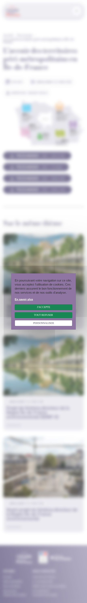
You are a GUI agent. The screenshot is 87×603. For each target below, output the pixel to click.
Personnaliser (43, 323)
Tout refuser (43, 315)
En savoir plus (24, 299)
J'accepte (43, 307)
